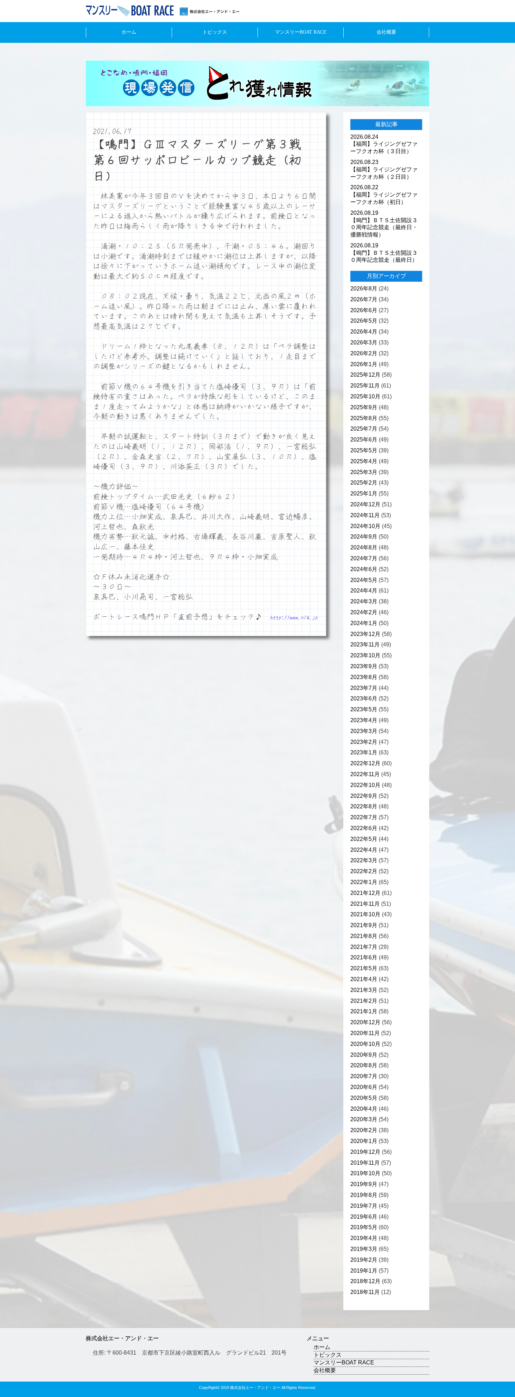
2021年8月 (363, 936)
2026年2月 (363, 353)
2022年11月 (365, 774)
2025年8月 (363, 418)
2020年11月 (365, 1033)
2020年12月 (365, 1022)
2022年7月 (363, 817)
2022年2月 (363, 871)
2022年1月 (363, 882)
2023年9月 (363, 666)
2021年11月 (365, 904)
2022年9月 (363, 796)
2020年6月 (363, 1087)
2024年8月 (363, 547)
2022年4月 (363, 850)
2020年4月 (363, 1109)
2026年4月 (363, 332)
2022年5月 (363, 839)
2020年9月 (363, 1055)
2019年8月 (363, 1195)
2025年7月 (363, 429)
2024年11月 (365, 515)
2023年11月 (365, 645)
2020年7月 (363, 1076)
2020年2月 (363, 1130)
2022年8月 (363, 806)
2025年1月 (363, 494)
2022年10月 (365, 785)
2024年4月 (363, 591)
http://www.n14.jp (294, 617)
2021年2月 (363, 1001)
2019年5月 (363, 1227)
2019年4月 (363, 1238)
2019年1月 (363, 1271)
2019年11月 (365, 1163)
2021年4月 (363, 979)
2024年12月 (365, 504)
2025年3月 (363, 472)
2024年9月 (363, 537)
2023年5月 (363, 709)
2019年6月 (363, 1217)
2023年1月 (363, 752)
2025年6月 (363, 440)
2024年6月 (363, 569)
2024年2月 (363, 612)
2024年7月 (363, 558)
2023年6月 (363, 698)
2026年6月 (363, 310)
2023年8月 (363, 677)
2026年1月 (363, 364)
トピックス (214, 32)
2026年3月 (363, 342)
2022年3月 (363, 860)
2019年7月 (363, 1206)
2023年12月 (365, 634)
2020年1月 (363, 1141)
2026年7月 (363, 299)
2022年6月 (363, 828)
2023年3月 (363, 731)
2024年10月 (365, 526)
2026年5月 (363, 321)
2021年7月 (363, 947)
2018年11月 (365, 1292)
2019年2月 (363, 1260)
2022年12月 (365, 763)
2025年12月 (365, 375)
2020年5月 (363, 1098)
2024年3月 (363, 601)
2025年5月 (363, 450)
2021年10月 (365, 914)
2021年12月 (365, 893)
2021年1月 (363, 1011)
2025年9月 (363, 407)
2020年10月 (365, 1044)
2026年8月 (363, 289)
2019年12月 (365, 1152)
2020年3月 (363, 1119)
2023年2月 (363, 742)
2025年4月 (363, 461)
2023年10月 (365, 655)
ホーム (129, 32)
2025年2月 (363, 483)
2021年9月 (363, 925)
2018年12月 (365, 1281)
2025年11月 (365, 386)
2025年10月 (365, 396)
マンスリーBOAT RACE (301, 32)
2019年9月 (363, 1184)
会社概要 (386, 32)
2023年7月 (363, 688)
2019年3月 (363, 1249)
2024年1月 (363, 623)
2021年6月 (363, 957)
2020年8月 (363, 1065)
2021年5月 (363, 968)
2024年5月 (363, 580)
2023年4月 (363, 720)
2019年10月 (365, 1173)
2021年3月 (363, 990)
